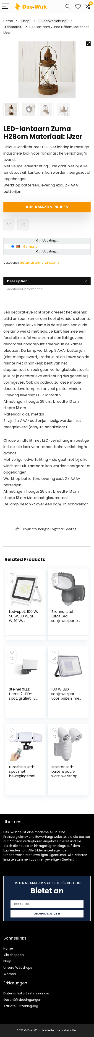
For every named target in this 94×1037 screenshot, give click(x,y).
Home (8, 21)
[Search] (67, 6)
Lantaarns (13, 27)
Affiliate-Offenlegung (20, 1006)
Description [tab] (17, 281)
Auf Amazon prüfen (47, 207)
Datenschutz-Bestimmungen (26, 993)
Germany (30, 246)
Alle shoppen (13, 955)
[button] (88, 43)
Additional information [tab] (25, 289)
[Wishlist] (78, 6)
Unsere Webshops (17, 967)
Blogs (7, 961)
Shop (25, 21)
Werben (9, 974)
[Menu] (5, 6)
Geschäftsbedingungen (22, 999)
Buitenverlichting (53, 21)
